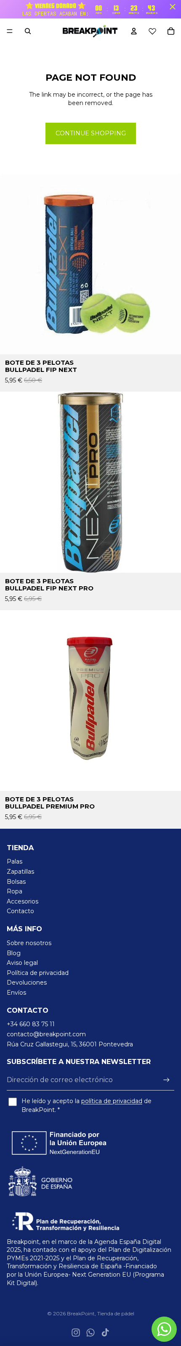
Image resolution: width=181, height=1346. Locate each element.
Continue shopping (91, 133)
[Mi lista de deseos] (152, 31)
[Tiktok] (105, 1333)
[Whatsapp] (90, 1333)
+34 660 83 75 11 (31, 1024)
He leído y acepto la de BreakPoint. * (86, 1105)
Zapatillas (20, 871)
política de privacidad (111, 1101)
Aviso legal (22, 963)
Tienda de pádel (115, 1313)
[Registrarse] (166, 1080)
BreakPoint (81, 1313)
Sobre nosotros (29, 943)
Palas (14, 861)
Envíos (16, 992)
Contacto (20, 911)
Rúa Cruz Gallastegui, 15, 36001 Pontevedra (70, 1044)
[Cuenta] (134, 31)
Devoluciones (27, 982)
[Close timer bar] (172, 6)
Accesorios (22, 901)
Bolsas (16, 881)
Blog (14, 953)
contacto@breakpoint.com (46, 1034)
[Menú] (9, 31)
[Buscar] (28, 31)
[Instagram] (76, 1333)
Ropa (14, 891)
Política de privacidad (38, 973)
